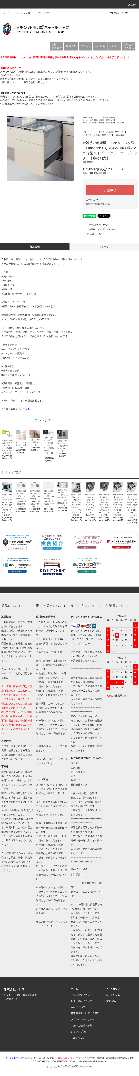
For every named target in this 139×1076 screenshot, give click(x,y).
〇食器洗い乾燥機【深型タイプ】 (103, 120)
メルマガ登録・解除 (81, 1025)
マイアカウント (114, 988)
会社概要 (100, 46)
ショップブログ (79, 1031)
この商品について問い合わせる (101, 229)
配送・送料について (81, 1001)
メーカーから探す (24, 13)
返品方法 (85, 46)
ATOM (81, 1037)
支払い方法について (81, 995)
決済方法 (71, 46)
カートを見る (113, 995)
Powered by (52, 1067)
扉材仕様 (121, 123)
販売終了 (110, 190)
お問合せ (114, 46)
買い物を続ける (94, 234)
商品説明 (34, 246)
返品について (92, 200)
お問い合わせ (113, 1001)
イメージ (104, 246)
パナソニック (95, 117)
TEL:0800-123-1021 (119, 13)
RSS (73, 1037)
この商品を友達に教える (98, 224)
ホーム (7, 13)
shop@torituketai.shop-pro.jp (92, 1061)
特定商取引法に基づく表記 (98, 204)
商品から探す (44, 13)
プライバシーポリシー (83, 1019)
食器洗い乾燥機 (109, 117)
